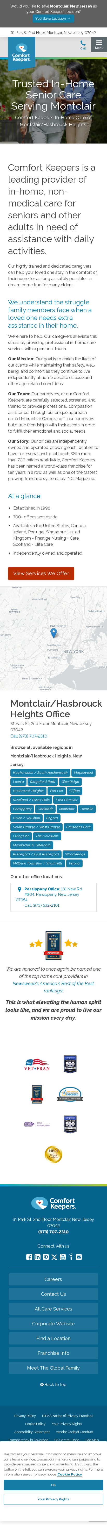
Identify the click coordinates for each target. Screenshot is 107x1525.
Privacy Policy (25, 1416)
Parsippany (22, 809)
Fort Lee (56, 791)
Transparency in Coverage (28, 1440)
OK (53, 1485)
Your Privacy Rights (67, 1424)
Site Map (92, 1440)
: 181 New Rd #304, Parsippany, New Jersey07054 (49, 897)
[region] (53, 1481)
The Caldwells (47, 836)
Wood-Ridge (75, 854)
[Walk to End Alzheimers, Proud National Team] (37, 1126)
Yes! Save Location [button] (51, 18)
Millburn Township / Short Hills (38, 863)
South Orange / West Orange (36, 827)
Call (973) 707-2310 (28, 736)
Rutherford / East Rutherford (36, 854)
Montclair (67, 809)
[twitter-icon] (54, 1258)
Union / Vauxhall (26, 818)
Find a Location (53, 1338)
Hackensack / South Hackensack (40, 773)
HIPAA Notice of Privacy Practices (67, 1416)
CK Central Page (67, 1440)
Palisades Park (78, 827)
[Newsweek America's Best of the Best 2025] (37, 1102)
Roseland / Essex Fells (31, 800)
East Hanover (66, 800)
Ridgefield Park (42, 782)
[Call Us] (83, 46)
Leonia (18, 782)
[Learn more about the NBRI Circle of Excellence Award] (53, 1162)
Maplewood (83, 773)
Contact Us (53, 1294)
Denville (87, 809)
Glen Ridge (70, 782)
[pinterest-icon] (46, 1257)
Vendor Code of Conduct (74, 1432)
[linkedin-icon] (38, 1257)
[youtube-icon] (63, 1257)
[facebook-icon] (29, 1257)
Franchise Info (53, 1353)
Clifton (74, 791)
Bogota (52, 818)
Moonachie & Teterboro (32, 845)
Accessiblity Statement (32, 1432)
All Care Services (53, 1309)
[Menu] (99, 46)
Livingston (21, 836)
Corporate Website (53, 1323)
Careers (53, 1279)
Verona (74, 863)
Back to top (55, 1384)
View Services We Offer (41, 573)
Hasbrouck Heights (28, 791)
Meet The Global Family (53, 1368)
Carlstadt (45, 809)
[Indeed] (70, 1258)
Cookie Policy (35, 1424)
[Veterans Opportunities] (37, 1072)
